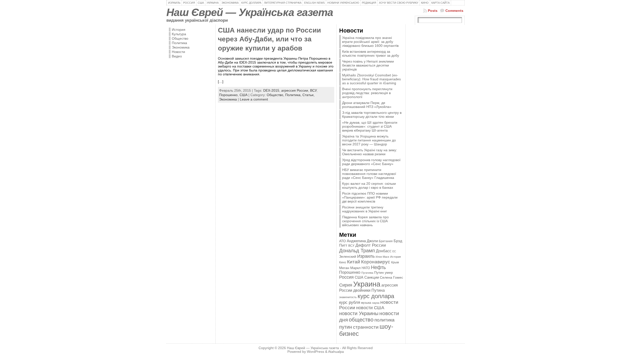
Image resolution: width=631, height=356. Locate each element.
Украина (366, 284)
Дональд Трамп (357, 250)
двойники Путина (369, 290)
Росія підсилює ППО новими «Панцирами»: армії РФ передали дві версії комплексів (370, 197)
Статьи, (308, 95)
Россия (346, 277)
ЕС (394, 251)
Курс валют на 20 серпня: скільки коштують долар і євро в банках (369, 185)
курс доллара (376, 296)
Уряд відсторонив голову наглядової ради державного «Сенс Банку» (371, 162)
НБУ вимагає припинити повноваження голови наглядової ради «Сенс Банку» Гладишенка (369, 174)
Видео (177, 56)
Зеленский (347, 256)
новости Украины (358, 313)
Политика (179, 43)
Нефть (378, 267)
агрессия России (294, 90)
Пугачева (367, 272)
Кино (342, 262)
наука (375, 302)
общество (361, 320)
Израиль (366, 256)
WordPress (315, 352)
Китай (353, 261)
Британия (386, 241)
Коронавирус (375, 261)
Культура (179, 34)
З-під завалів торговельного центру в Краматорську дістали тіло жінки (372, 115)
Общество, (276, 95)
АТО (342, 241)
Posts (433, 11)
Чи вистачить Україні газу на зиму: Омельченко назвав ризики (369, 152)
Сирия (345, 285)
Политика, (293, 95)
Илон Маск (382, 256)
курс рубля (349, 302)
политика (384, 319)
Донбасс (383, 251)
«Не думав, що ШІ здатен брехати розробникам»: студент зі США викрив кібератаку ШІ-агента (369, 126)
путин (345, 327)
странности (366, 327)
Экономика (181, 47)
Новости (178, 52)
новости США (370, 307)
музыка (366, 302)
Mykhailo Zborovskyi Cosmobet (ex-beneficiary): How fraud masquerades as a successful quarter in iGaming (371, 79)
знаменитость (348, 297)
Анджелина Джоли (362, 241)
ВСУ (313, 90)
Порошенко (228, 95)
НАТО (366, 268)
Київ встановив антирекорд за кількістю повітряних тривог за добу (370, 53)
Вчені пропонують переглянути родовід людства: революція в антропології (367, 93)
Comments (454, 11)
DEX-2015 (271, 90)
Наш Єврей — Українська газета (249, 12)
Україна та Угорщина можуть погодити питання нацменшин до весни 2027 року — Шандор (369, 140)
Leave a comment (254, 99)
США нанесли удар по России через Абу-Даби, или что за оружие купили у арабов (269, 39)
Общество (180, 38)
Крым (395, 262)
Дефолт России (370, 245)
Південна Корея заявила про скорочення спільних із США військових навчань (365, 221)
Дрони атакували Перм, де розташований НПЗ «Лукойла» (366, 105)
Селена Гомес (391, 277)
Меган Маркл (350, 268)
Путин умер (383, 272)
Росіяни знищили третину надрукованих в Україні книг (364, 209)
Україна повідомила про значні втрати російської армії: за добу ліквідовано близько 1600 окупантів (370, 42)
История (178, 30)
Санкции (371, 277)
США (243, 95)
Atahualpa (336, 352)
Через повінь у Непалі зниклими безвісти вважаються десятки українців (368, 65)
